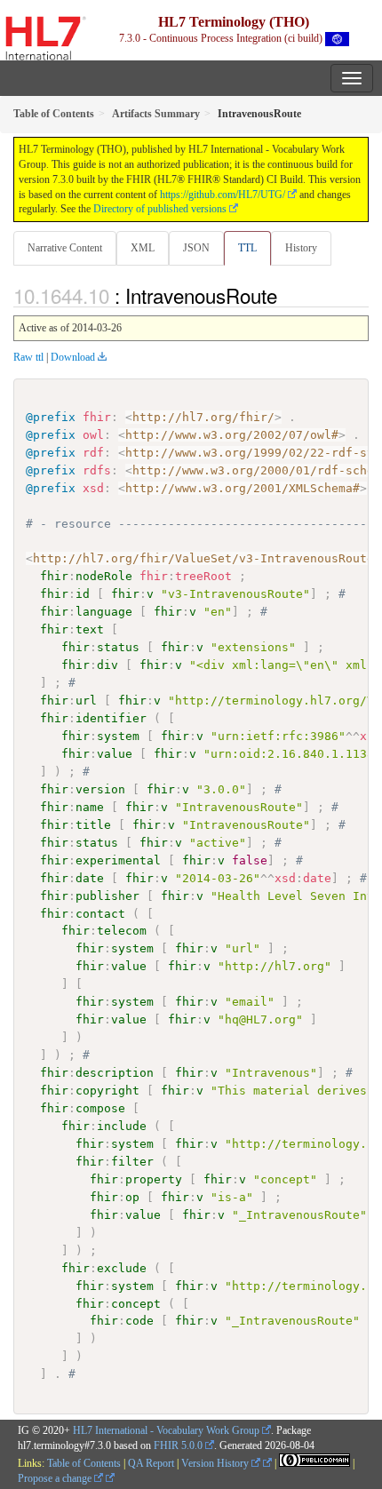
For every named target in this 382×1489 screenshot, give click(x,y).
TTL (247, 248)
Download (73, 357)
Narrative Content (65, 248)
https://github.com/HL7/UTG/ (222, 194)
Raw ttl (28, 357)
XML (143, 248)
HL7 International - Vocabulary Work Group (166, 1430)
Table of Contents (84, 1463)
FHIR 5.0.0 (178, 1445)
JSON (196, 248)
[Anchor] (287, 295)
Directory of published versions (160, 209)
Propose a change (56, 1478)
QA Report (151, 1463)
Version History (216, 1463)
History (301, 248)
